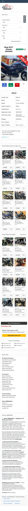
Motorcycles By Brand (8, 370)
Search (24, 20)
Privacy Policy (6, 498)
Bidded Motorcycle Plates (9, 395)
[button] (16, 41)
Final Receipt (19, 345)
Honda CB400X (20, 103)
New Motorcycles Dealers (9, 360)
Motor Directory (6, 376)
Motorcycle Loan (6, 389)
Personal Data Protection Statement (11, 501)
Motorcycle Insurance (8, 379)
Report (17, 84)
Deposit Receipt (6, 345)
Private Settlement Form (8, 347)
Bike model (4, 14)
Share (4, 85)
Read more (4, 137)
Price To (4, 30)
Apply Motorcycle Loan (14, 335)
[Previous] (3, 67)
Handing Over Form (20, 343)
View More (23, 147)
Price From (4, 25)
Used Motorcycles (7, 361)
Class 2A (18, 109)
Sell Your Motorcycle (7, 366)
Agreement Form (7, 343)
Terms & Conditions (7, 404)
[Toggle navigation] (3, 1)
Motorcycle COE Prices (8, 397)
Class (3, 35)
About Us (4, 403)
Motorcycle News (7, 368)
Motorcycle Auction (7, 377)
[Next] (25, 67)
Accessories (5, 365)
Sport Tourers (19, 125)
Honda (17, 100)
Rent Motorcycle (6, 363)
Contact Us (5, 408)
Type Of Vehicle (6, 20)
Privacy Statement (7, 406)
